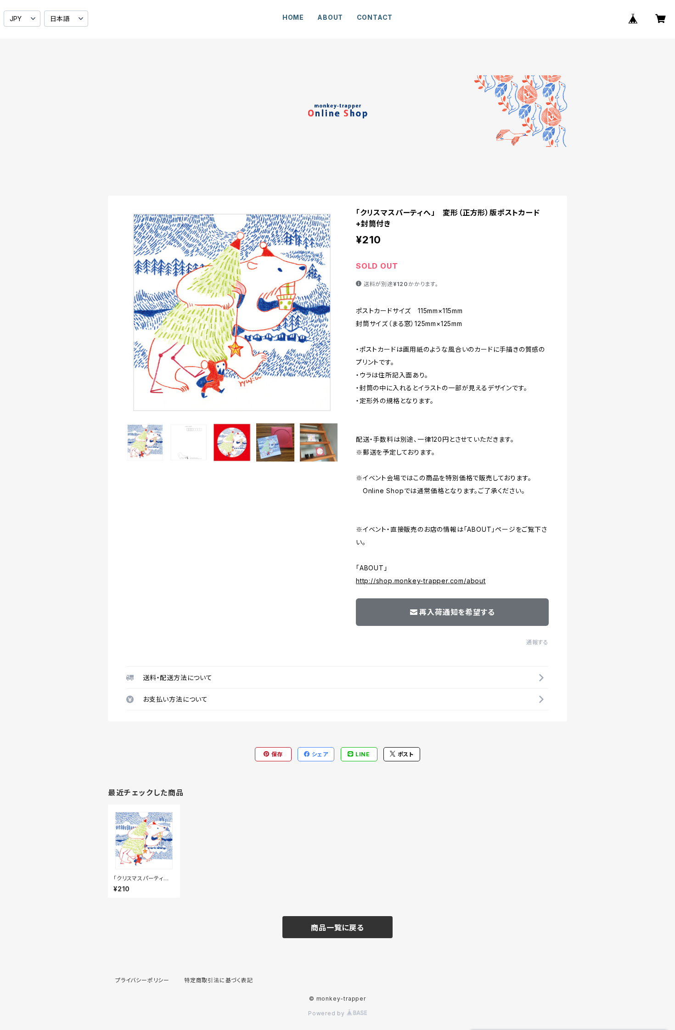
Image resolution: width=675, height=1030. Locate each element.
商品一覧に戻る (337, 927)
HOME (293, 17)
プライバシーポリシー (142, 980)
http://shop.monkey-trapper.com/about (421, 581)
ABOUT (330, 17)
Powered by (327, 1013)
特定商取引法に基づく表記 (218, 980)
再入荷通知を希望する (457, 612)
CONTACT (375, 17)
